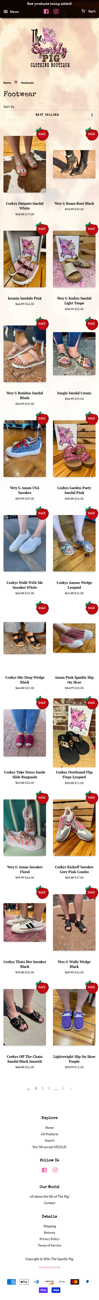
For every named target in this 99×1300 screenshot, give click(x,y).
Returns (49, 1232)
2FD (58, 1267)
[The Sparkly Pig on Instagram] (55, 12)
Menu (14, 11)
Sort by (9, 106)
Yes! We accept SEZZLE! (49, 1147)
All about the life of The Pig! (50, 1196)
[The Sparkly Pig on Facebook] (46, 12)
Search (49, 1140)
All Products (49, 1134)
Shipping (49, 1226)
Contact (49, 1203)
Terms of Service (49, 1245)
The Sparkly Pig (62, 1259)
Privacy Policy (49, 1239)
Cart (91, 11)
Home (7, 83)
